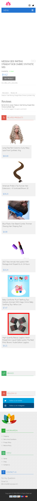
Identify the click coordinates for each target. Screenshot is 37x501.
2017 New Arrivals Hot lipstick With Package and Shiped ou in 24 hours (16, 262)
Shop (5, 462)
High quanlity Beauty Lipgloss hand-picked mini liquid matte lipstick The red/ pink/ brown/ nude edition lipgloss (18, 340)
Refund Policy (7, 445)
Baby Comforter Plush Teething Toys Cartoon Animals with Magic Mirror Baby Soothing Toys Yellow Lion (17, 302)
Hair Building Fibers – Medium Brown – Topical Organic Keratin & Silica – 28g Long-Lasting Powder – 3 (32, 61)
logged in (12, 109)
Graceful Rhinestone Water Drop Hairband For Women (35, 61)
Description (5, 93)
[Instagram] (5, 405)
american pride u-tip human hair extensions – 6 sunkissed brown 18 (15, 187)
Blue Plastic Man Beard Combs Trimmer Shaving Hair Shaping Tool (17, 224)
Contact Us (6, 465)
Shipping (6, 436)
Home (5, 458)
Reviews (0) (14, 93)
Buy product (9, 78)
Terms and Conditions (9, 439)
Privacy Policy (7, 442)
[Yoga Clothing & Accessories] (16, 4)
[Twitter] (5, 400)
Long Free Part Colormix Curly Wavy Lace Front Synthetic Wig (15, 149)
